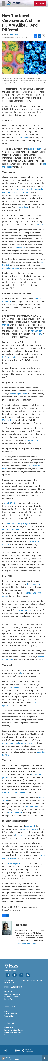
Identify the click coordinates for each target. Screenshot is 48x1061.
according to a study (19, 394)
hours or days (22, 207)
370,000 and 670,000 (33, 440)
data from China (21, 137)
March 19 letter (10, 503)
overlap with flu (34, 149)
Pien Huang (15, 34)
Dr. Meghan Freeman (16, 687)
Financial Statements (11, 997)
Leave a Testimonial (11, 1035)
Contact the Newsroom (12, 1032)
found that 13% (19, 248)
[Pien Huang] (7, 928)
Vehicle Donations (10, 1014)
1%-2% (39, 334)
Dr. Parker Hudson (10, 357)
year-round (30, 826)
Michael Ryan (8, 420)
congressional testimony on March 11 (19, 743)
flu (21, 673)
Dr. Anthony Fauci (26, 610)
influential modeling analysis (17, 523)
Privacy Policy (9, 999)
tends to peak (21, 835)
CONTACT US (9, 1023)
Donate (41, 3)
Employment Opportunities (13, 1030)
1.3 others (39, 224)
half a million (36, 331)
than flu (5, 325)
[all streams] (45, 1058)
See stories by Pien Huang (26, 943)
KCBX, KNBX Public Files (12, 994)
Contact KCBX (9, 1027)
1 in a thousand (33, 584)
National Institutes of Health (14, 792)
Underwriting (9, 1016)
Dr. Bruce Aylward (13, 863)
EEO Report (8, 992)
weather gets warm (29, 829)
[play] (3, 1058)
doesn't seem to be (10, 268)
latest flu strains (31, 806)
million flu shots (15, 812)
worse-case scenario (11, 529)
